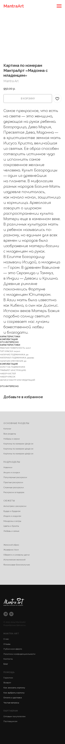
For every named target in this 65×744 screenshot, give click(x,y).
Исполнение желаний (14, 559)
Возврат (7, 682)
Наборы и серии (11, 439)
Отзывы (6, 644)
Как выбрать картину (13, 693)
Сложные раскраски (13, 487)
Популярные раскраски (15, 477)
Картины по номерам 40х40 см (18, 449)
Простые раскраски (13, 482)
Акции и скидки (11, 472)
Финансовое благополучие (16, 564)
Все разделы (9, 434)
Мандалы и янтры (12, 521)
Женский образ (11, 545)
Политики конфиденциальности (19, 654)
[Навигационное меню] (59, 6)
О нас (6, 639)
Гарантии (8, 678)
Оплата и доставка (12, 697)
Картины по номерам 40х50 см (18, 453)
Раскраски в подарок (13, 492)
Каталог (7, 428)
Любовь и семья (11, 531)
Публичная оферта (12, 649)
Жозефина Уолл (11, 549)
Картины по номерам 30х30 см (18, 443)
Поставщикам (10, 721)
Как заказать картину (14, 687)
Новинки (7, 467)
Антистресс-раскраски (14, 506)
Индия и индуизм (12, 516)
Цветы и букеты (11, 526)
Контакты (8, 659)
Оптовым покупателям (14, 716)
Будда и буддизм (11, 511)
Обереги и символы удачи (16, 555)
